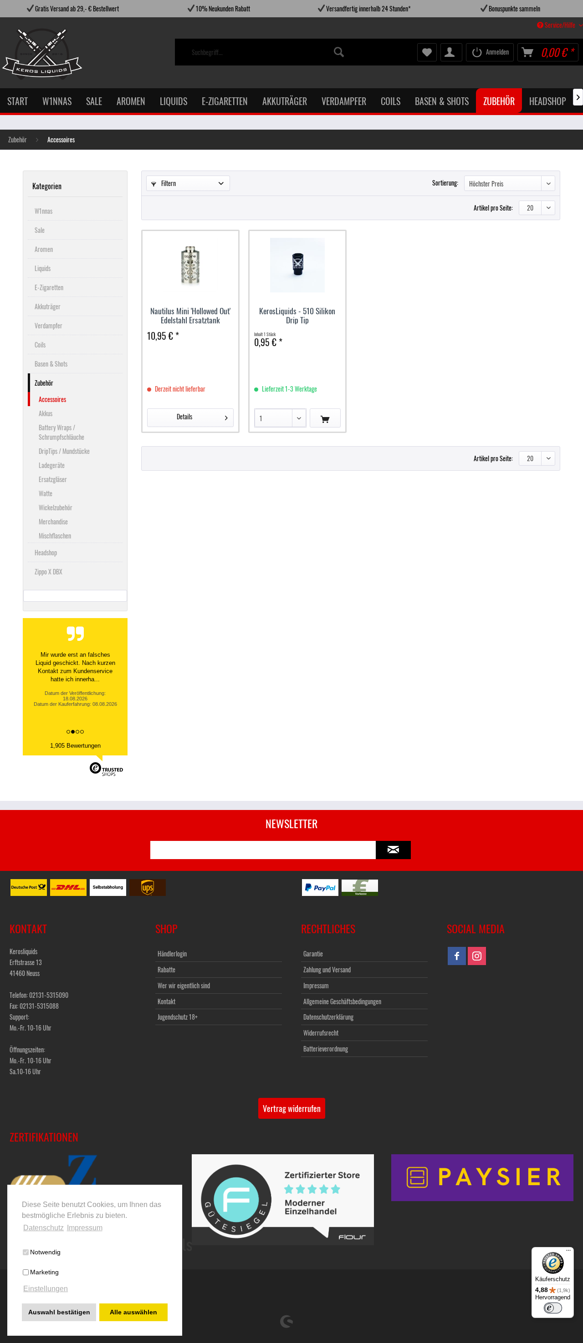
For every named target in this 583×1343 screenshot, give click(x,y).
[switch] (553, 1308)
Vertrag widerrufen (292, 1108)
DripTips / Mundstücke (64, 451)
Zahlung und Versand (327, 969)
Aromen (44, 249)
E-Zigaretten (49, 287)
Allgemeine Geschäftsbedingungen (342, 1001)
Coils (40, 344)
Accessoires (52, 399)
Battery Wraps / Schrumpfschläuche (61, 432)
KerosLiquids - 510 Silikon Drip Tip (297, 315)
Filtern (168, 183)
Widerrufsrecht (320, 1032)
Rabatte (166, 969)
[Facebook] (457, 956)
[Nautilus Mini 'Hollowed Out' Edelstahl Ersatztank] (190, 265)
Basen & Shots (51, 363)
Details (184, 416)
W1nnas (43, 211)
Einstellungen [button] (45, 1289)
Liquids (43, 268)
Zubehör (44, 382)
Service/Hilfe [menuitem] (560, 25)
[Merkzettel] (427, 52)
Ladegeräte (52, 465)
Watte (45, 493)
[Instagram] (477, 956)
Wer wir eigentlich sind (184, 985)
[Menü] (568, 1252)
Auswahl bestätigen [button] (59, 1312)
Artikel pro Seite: (493, 207)
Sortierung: (445, 182)
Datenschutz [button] (43, 1228)
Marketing (44, 1272)
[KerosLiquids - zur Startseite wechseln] (23, 54)
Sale (40, 230)
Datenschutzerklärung (328, 1016)
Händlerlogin (172, 953)
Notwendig (45, 1252)
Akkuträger (48, 306)
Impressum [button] (84, 1228)
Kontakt (166, 1001)
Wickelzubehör (55, 507)
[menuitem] (268, 52)
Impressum (316, 985)
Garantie (313, 953)
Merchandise (53, 521)
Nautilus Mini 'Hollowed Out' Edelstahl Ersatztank (190, 315)
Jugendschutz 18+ (178, 1016)
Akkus (45, 413)
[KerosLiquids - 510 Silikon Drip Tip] (297, 265)
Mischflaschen (55, 535)
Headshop (46, 552)
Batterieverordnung (325, 1048)
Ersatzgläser (53, 479)
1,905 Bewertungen (75, 745)
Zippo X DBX (48, 571)
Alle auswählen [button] (133, 1312)
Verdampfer (48, 325)
